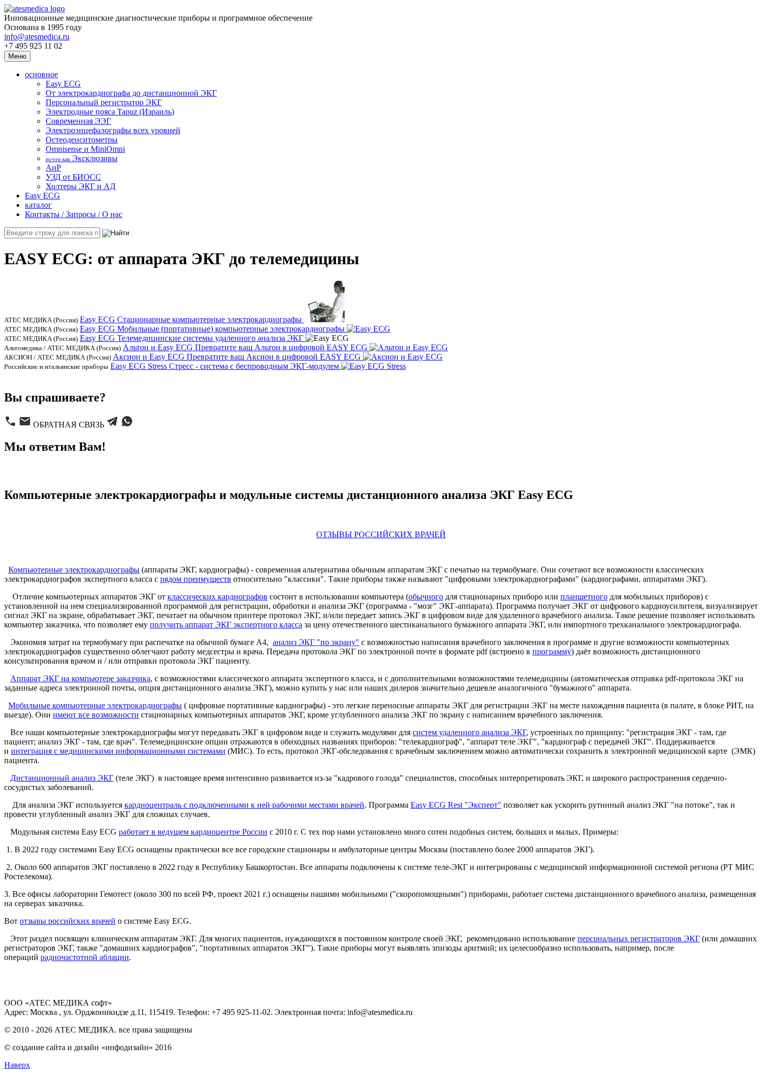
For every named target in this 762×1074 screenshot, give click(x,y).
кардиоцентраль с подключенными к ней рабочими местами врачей (244, 804)
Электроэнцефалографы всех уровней (113, 130)
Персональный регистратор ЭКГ (104, 102)
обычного (425, 596)
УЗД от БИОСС (73, 177)
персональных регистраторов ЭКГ (638, 938)
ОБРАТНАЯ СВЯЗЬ (68, 424)
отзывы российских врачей (68, 921)
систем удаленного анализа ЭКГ (469, 732)
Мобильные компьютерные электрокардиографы (95, 705)
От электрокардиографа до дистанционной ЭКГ (131, 93)
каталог (38, 205)
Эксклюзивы (82, 158)
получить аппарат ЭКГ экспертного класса (226, 624)
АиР (53, 167)
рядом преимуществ (195, 579)
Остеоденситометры (82, 139)
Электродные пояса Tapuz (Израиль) (110, 111)
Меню (17, 56)
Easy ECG (63, 83)
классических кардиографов (217, 596)
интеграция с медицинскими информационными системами (118, 751)
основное (41, 74)
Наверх (17, 1065)
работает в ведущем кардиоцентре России (193, 831)
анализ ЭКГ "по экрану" (316, 642)
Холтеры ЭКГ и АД (81, 186)
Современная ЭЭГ (78, 121)
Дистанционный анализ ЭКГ (62, 778)
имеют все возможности (96, 714)
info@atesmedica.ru (36, 36)
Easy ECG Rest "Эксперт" (456, 804)
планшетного (584, 596)
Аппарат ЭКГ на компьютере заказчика (80, 678)
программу (551, 651)
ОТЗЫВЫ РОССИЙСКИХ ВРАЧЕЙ (381, 534)
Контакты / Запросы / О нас (73, 214)
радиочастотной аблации (84, 957)
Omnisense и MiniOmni (85, 149)
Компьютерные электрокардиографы (73, 569)
